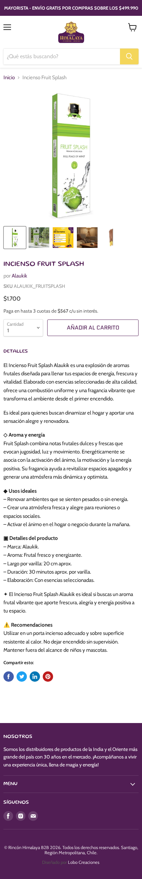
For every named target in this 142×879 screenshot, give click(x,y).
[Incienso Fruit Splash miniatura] (15, 238)
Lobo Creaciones (83, 862)
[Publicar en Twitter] (22, 676)
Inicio (9, 78)
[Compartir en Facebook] (8, 676)
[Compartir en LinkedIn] (35, 676)
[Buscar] (129, 56)
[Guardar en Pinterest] (48, 676)
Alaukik (19, 276)
